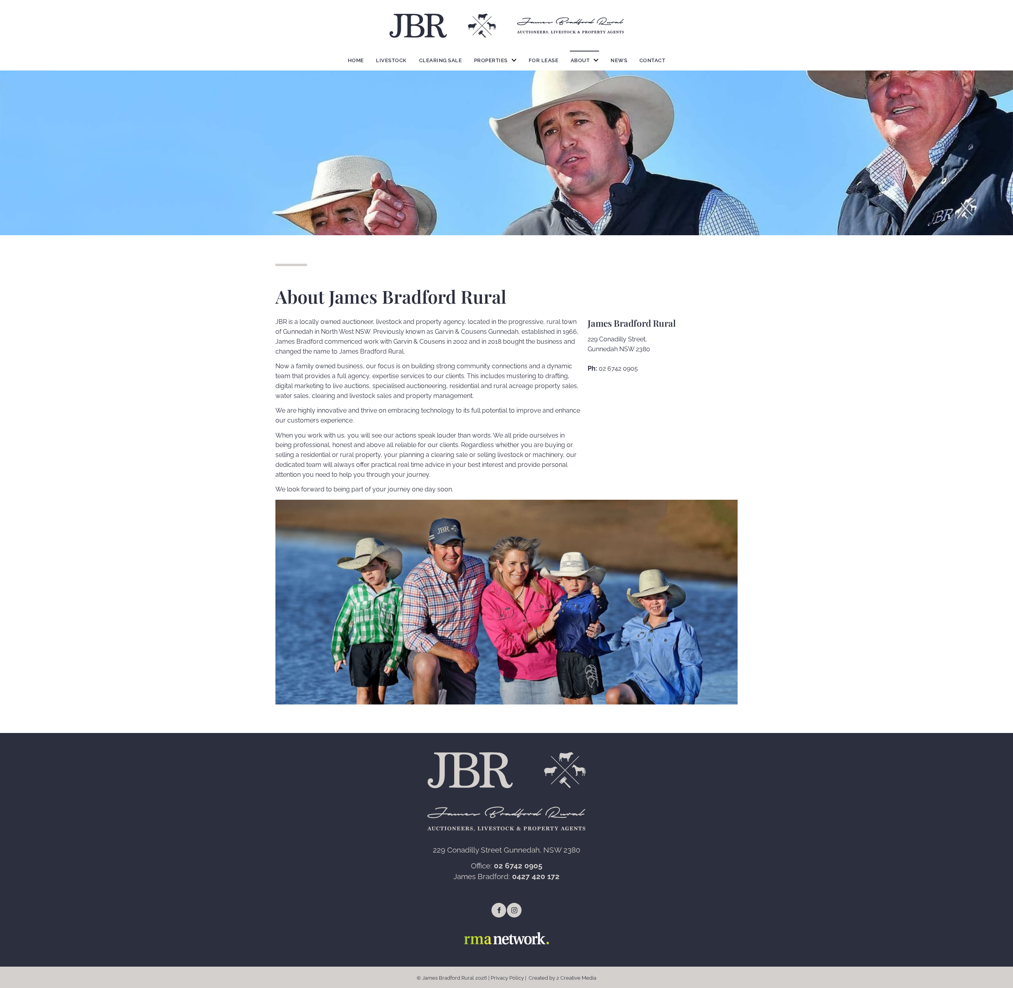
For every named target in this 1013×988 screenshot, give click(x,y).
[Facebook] (498, 910)
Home (356, 60)
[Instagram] (514, 910)
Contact (652, 60)
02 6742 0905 (618, 368)
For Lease (544, 60)
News (619, 60)
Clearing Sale (440, 60)
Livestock (391, 60)
